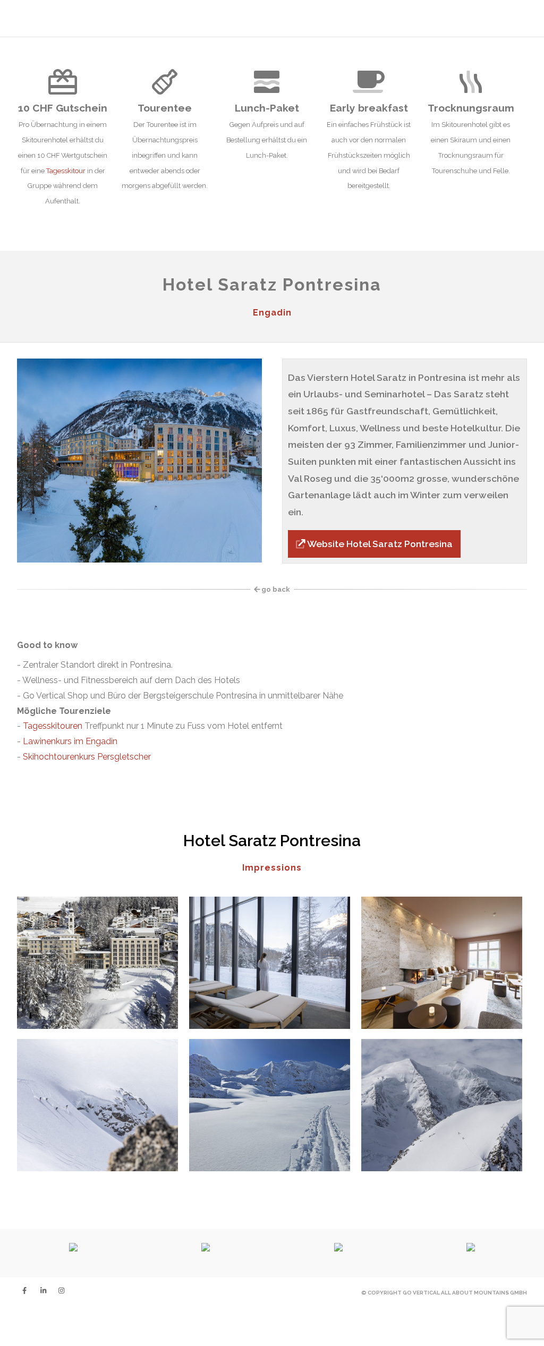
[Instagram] (58, 1290)
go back (275, 589)
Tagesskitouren (52, 726)
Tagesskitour (66, 171)
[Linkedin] (40, 1290)
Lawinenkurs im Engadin (70, 741)
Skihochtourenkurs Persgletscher (87, 757)
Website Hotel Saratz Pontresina (379, 543)
